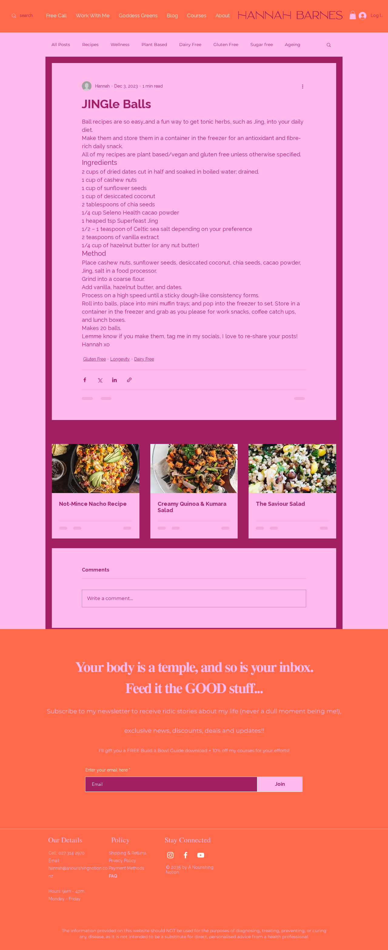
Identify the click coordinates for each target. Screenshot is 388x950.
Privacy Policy (123, 860)
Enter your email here (106, 770)
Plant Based (154, 44)
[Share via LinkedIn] (114, 380)
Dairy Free (190, 44)
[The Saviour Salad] (292, 468)
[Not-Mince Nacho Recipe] (95, 468)
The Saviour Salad (280, 504)
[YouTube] (200, 855)
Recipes (90, 44)
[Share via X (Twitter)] (99, 380)
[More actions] (302, 86)
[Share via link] (129, 380)
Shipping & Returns (128, 853)
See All (329, 432)
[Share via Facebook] (85, 380)
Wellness (120, 44)
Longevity (120, 359)
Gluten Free (225, 44)
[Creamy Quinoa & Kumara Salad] (194, 468)
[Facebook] (185, 855)
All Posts (61, 44)
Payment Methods (127, 868)
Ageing (292, 44)
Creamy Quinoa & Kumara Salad (192, 507)
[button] (352, 15)
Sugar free (261, 44)
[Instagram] (170, 855)
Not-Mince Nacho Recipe (93, 504)
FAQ (113, 876)
